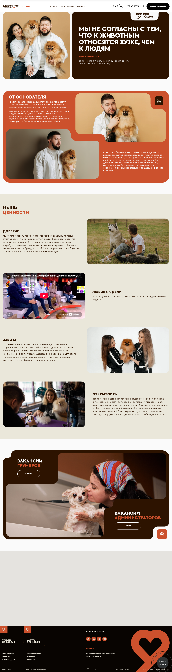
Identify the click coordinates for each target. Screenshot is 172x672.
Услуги (52, 6)
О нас (61, 6)
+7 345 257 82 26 (135, 6)
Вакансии (6, 656)
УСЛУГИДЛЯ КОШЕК (33, 641)
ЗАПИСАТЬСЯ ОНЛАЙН (158, 6)
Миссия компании (34, 653)
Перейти (28, 473)
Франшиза (81, 6)
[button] (22, 6)
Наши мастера (8, 653)
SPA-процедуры (8, 660)
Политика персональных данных (36, 669)
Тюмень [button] (27, 6)
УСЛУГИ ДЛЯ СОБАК (8, 641)
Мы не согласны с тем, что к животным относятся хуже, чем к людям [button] (120, 39)
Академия (70, 6)
